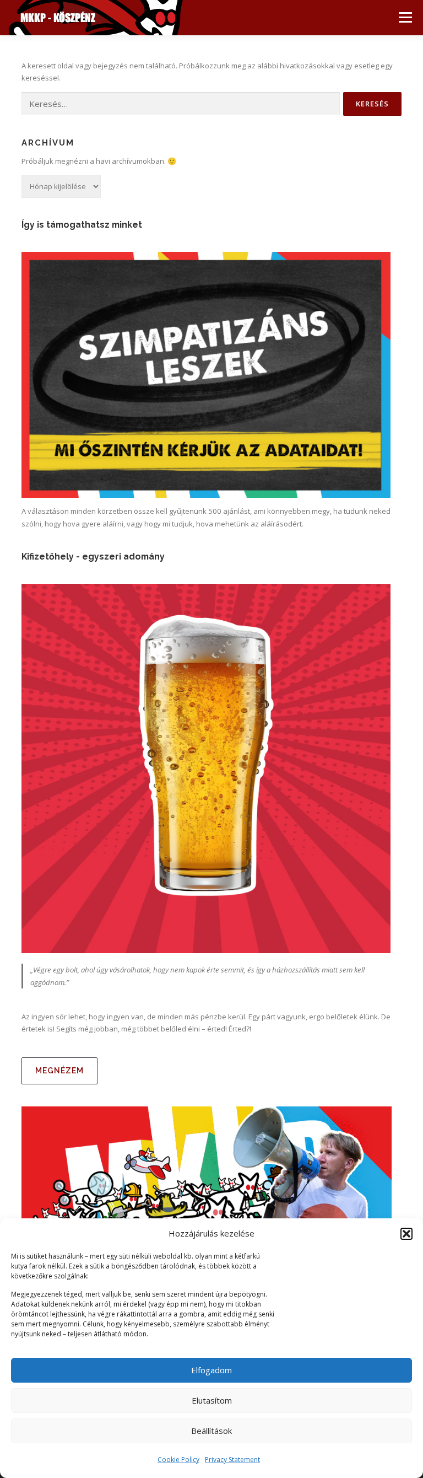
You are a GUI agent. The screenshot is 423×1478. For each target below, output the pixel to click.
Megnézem (59, 1070)
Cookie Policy (178, 1459)
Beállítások (211, 1430)
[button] (406, 1233)
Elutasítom (212, 1400)
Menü (405, 18)
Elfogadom (211, 1369)
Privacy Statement (232, 1459)
